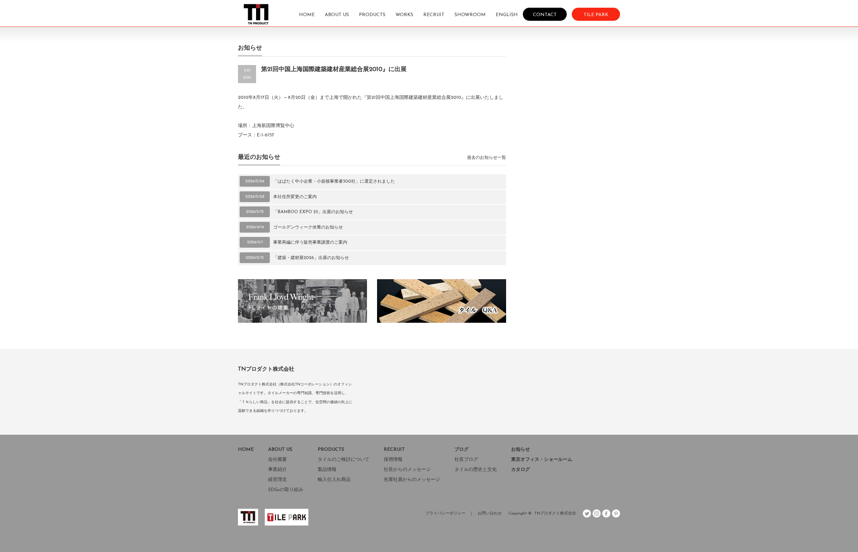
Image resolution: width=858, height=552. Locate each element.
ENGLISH (507, 14)
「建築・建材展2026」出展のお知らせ (311, 258)
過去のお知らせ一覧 (486, 158)
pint (616, 513)
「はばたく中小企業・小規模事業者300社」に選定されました (334, 181)
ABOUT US (337, 14)
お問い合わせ (490, 513)
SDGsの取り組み (285, 489)
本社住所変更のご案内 (295, 197)
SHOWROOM (470, 14)
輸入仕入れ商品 (334, 479)
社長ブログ (466, 459)
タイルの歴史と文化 (475, 469)
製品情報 (327, 469)
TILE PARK (596, 14)
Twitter (587, 513)
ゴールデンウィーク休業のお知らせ (308, 227)
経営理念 (277, 479)
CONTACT (545, 14)
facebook (606, 513)
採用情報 (393, 459)
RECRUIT (433, 14)
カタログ (520, 469)
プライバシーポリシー (445, 513)
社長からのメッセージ (407, 469)
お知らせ (520, 449)
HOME (307, 14)
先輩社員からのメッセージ (412, 479)
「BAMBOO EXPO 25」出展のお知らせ (313, 212)
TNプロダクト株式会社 (555, 513)
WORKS (404, 14)
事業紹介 (277, 469)
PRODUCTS (372, 14)
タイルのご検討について (343, 459)
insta (597, 513)
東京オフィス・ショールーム (541, 459)
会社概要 (277, 459)
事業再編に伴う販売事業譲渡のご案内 (310, 242)
